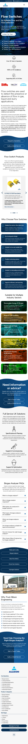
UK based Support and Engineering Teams (13, 618)
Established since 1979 (8, 612)
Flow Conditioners (6, 708)
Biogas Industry (5, 679)
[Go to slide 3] (14, 212)
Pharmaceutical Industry (7, 687)
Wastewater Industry (6, 689)
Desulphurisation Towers (7, 705)
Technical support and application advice (13, 621)
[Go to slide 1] (10, 212)
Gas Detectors (5, 707)
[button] (2, 193)
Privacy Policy (5, 721)
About (3, 719)
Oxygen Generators (6, 701)
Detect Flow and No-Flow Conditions (14, 43)
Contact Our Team (7, 34)
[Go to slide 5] (17, 212)
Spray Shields (5, 710)
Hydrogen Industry (6, 684)
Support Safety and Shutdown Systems (15, 47)
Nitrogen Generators (6, 703)
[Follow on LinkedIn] (14, 735)
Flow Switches (5, 696)
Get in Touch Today (14, 399)
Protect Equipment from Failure (12, 41)
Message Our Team (14, 726)
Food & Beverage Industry (8, 682)
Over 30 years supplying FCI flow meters (13, 614)
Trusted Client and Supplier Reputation (12, 628)
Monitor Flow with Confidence (12, 49)
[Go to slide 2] (12, 212)
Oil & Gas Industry (6, 686)
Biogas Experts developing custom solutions (14, 625)
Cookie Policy (5, 722)
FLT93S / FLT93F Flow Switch (13, 193)
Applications (5, 715)
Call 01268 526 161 (14, 730)
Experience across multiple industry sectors (13, 623)
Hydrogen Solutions (14, 569)
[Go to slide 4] (15, 212)
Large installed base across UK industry (12, 616)
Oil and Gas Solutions (14, 564)
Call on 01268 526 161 (14, 146)
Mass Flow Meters (14, 558)
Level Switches (5, 700)
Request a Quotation (14, 141)
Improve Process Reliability (11, 45)
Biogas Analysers (14, 553)
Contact (4, 717)
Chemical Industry (6, 680)
